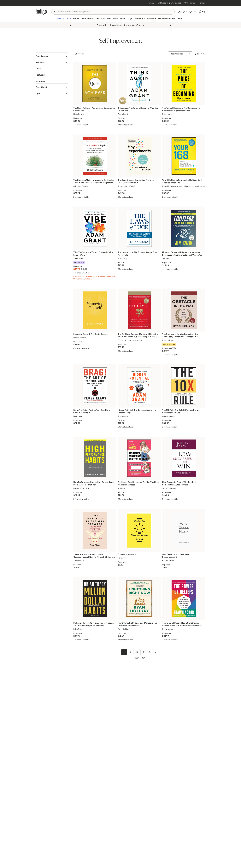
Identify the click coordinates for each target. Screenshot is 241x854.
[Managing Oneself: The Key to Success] (94, 309)
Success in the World (127, 554)
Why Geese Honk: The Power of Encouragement (176, 555)
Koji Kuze (121, 488)
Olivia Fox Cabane (80, 186)
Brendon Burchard (81, 488)
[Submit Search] (55, 11)
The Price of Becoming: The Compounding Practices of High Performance (181, 109)
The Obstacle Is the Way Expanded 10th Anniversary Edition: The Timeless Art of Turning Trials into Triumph (180, 335)
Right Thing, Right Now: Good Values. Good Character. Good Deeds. (137, 624)
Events (151, 3)
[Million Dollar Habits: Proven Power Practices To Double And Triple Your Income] (94, 598)
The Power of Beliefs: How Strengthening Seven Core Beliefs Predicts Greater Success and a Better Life (182, 624)
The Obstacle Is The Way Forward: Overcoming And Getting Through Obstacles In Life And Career (93, 555)
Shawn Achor (167, 629)
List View (201, 54)
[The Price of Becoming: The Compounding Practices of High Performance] (183, 83)
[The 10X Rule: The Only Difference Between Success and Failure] (183, 385)
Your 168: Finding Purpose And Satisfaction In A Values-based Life (182, 181)
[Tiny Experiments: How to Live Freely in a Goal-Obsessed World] (139, 155)
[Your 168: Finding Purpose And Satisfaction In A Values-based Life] (183, 155)
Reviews (40, 62)
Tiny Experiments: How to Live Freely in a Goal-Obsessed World (136, 181)
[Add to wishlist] (113, 102)
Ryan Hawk (166, 114)
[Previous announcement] (71, 25)
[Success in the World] (139, 530)
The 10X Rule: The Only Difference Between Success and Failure (181, 411)
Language (40, 81)
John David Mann (134, 340)
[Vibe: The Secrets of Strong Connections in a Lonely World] (94, 228)
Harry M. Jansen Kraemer (172, 186)
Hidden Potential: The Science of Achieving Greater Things (137, 411)
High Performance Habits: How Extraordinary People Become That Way (93, 483)
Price (38, 68)
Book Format (42, 56)
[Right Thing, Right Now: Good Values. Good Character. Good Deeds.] (139, 598)
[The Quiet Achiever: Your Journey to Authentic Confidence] (94, 83)
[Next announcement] (170, 25)
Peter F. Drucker (79, 337)
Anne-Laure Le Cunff (126, 186)
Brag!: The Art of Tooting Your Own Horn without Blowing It (91, 411)
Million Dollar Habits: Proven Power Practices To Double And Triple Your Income (93, 624)
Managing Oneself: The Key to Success (90, 334)
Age (38, 93)
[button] (64, 19)
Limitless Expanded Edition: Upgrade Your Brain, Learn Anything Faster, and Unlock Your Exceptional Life (182, 253)
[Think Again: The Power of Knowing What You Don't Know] (139, 83)
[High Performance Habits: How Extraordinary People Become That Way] (94, 458)
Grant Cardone (168, 416)
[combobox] (114, 11)
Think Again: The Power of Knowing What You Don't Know (138, 109)
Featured (40, 74)
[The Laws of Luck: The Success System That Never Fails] (139, 228)
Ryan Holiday (167, 340)
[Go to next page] (155, 652)
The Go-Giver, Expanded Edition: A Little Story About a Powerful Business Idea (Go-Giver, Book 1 (139, 335)
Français (202, 3)
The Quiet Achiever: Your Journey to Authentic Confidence (94, 109)
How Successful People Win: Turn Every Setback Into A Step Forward (179, 483)
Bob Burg (122, 340)
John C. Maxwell (168, 488)
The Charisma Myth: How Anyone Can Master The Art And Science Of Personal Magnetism (93, 181)
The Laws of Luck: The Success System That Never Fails (137, 253)
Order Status (189, 3)
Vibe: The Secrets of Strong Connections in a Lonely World (93, 253)
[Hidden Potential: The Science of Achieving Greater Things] (139, 385)
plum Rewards (175, 3)
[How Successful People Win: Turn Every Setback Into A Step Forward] (183, 458)
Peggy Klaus (78, 416)
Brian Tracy (122, 258)
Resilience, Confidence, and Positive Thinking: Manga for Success (138, 483)
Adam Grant (123, 114)
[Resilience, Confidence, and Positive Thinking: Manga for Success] (139, 458)
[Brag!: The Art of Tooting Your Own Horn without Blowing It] (94, 385)
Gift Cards (162, 3)
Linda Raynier (78, 114)
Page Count (41, 87)
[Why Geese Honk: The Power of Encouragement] (183, 530)
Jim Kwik (165, 258)
